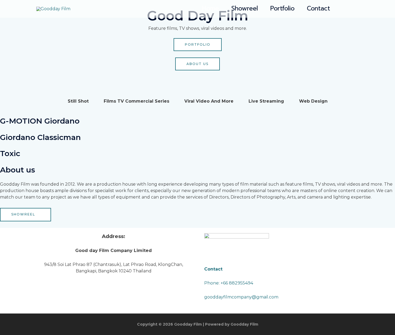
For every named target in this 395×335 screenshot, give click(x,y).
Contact (318, 9)
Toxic (10, 153)
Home (210, 9)
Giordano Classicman (40, 137)
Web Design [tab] (313, 101)
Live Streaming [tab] (266, 101)
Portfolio (282, 9)
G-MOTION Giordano (40, 120)
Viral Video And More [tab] (209, 101)
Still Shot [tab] (78, 101)
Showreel (244, 9)
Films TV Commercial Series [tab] (136, 101)
